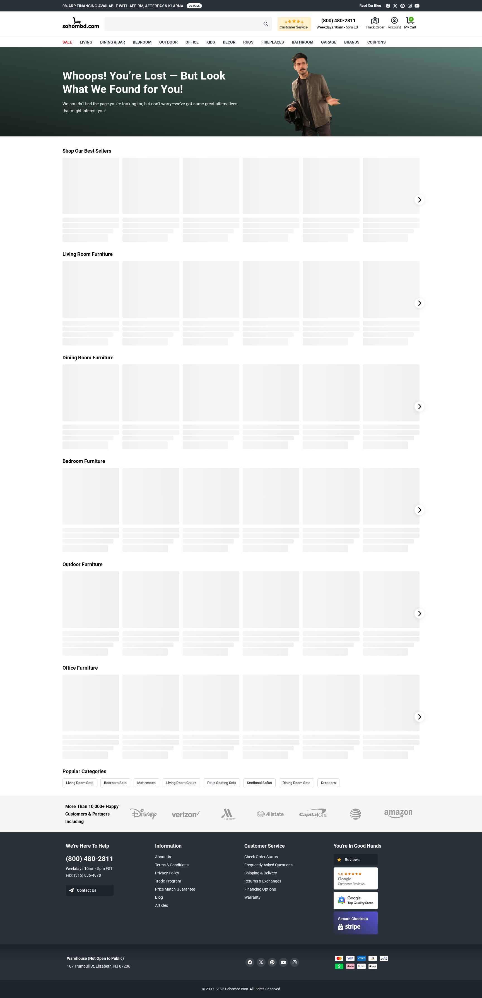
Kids (210, 42)
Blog (159, 897)
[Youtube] (417, 5)
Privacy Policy (167, 873)
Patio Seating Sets (221, 783)
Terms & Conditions (172, 865)
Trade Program (168, 881)
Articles (161, 905)
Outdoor (168, 42)
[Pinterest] (402, 5)
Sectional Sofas (259, 783)
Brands (352, 42)
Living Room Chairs (181, 783)
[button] (188, 24)
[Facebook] (388, 5)
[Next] (419, 200)
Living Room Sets (79, 783)
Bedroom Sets (115, 783)
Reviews (352, 859)
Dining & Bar (112, 42)
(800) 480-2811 (90, 859)
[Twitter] (395, 5)
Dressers (328, 783)
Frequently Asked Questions (268, 865)
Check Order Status (261, 857)
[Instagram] (409, 5)
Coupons (376, 42)
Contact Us (86, 890)
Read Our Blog (370, 6)
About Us (163, 857)
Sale (67, 42)
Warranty (252, 897)
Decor (229, 42)
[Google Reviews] (356, 878)
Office (192, 42)
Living (86, 42)
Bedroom (142, 42)
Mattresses (146, 783)
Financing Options (260, 889)
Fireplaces (272, 42)
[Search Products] (265, 24)
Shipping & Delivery (260, 873)
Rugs (248, 42)
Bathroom (302, 42)
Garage (328, 42)
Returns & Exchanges (262, 881)
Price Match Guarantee (175, 889)
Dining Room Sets (296, 783)
